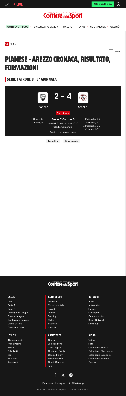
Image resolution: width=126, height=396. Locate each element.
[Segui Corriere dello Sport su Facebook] (55, 375)
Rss (9, 354)
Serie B (11, 308)
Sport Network (96, 320)
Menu (118, 51)
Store (11, 347)
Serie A (11, 305)
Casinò (115, 27)
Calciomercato (16, 327)
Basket (51, 308)
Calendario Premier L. (99, 358)
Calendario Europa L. (99, 354)
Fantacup (93, 323)
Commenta (71, 141)
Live (19, 4)
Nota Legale (54, 347)
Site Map (12, 358)
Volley (51, 320)
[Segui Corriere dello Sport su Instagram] (71, 375)
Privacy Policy (55, 358)
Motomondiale (56, 305)
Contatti (52, 340)
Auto (91, 301)
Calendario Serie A (46, 27)
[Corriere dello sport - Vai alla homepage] (62, 15)
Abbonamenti (15, 340)
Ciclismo (52, 327)
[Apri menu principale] (7, 4)
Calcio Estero (15, 323)
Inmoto (92, 308)
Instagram (60, 383)
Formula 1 (53, 301)
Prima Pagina (14, 343)
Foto (91, 343)
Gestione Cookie (57, 351)
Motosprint (94, 312)
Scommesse (98, 27)
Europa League (16, 316)
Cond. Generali (56, 362)
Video (91, 340)
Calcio (67, 27)
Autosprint (94, 305)
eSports (52, 323)
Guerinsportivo (96, 316)
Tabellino (53, 141)
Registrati (13, 362)
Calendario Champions (100, 351)
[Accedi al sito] (118, 4)
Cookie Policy (55, 354)
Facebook (47, 383)
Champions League (18, 312)
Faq (50, 365)
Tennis (81, 27)
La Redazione (55, 343)
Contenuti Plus (17, 26)
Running (52, 316)
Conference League (18, 320)
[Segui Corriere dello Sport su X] (63, 375)
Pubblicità (13, 351)
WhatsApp (78, 383)
